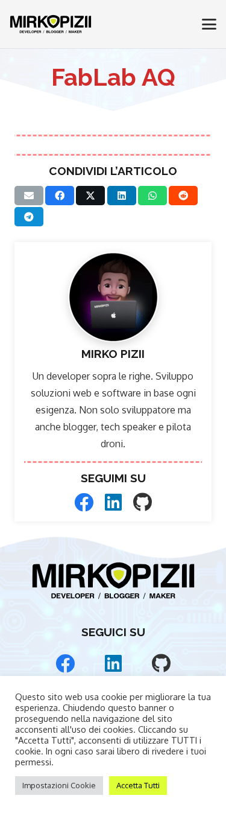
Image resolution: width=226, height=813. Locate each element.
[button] (209, 24)
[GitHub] (142, 502)
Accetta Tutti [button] (138, 785)
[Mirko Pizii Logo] (51, 24)
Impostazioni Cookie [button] (59, 785)
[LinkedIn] (113, 502)
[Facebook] (83, 502)
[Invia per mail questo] (28, 195)
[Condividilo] (59, 195)
